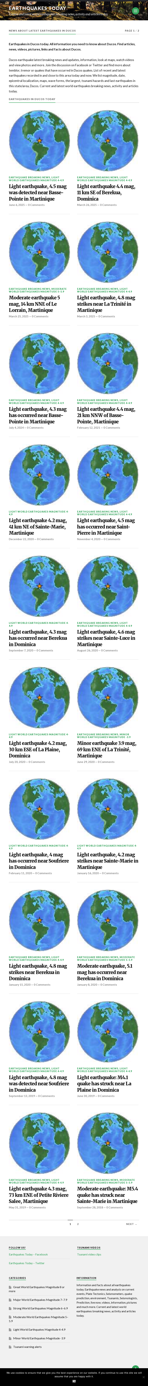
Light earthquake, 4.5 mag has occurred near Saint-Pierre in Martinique (106, 527)
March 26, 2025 (87, 204)
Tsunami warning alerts (27, 1346)
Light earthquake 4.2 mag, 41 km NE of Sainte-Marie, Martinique (38, 527)
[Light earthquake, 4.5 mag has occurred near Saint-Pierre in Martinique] (107, 475)
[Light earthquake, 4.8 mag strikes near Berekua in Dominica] (39, 920)
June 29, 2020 (86, 761)
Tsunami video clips (89, 1254)
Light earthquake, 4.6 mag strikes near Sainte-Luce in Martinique (106, 638)
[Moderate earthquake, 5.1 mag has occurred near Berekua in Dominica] (107, 920)
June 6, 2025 (17, 204)
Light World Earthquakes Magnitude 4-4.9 (36, 179)
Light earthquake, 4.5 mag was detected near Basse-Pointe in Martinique (38, 193)
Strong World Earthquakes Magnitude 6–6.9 (40, 1308)
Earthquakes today (37, 8)
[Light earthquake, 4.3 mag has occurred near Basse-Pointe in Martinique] (39, 363)
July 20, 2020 (17, 761)
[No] (143, 1377)
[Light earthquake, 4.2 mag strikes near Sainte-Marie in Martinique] (107, 809)
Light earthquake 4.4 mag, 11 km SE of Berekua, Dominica (106, 193)
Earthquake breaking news (29, 177)
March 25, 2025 (19, 316)
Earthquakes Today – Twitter (27, 1263)
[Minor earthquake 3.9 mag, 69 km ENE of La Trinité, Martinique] (107, 697)
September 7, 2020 (21, 650)
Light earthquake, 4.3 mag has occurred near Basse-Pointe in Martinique (38, 415)
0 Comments (36, 204)
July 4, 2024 (16, 427)
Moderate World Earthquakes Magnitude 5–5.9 (38, 290)
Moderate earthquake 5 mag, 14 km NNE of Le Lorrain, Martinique (34, 304)
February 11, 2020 (20, 873)
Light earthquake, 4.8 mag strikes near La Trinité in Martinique (106, 304)
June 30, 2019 (86, 1096)
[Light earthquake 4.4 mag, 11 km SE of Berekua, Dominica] (107, 141)
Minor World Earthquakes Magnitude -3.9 (103, 736)
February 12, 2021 (88, 427)
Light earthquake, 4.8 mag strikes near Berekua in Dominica (38, 972)
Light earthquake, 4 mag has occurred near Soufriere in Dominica (39, 861)
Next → (131, 1224)
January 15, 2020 (20, 984)
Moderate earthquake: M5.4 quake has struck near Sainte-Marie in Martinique (107, 1195)
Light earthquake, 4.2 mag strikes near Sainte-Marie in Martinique (107, 861)
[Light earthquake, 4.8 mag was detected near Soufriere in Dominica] (39, 1032)
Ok (74, 1381)
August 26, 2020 (87, 650)
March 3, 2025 (86, 316)
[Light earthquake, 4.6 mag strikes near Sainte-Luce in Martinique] (107, 586)
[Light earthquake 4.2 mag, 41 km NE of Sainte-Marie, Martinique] (39, 475)
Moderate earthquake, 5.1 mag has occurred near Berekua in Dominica (104, 972)
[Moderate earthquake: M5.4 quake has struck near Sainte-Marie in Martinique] (107, 1143)
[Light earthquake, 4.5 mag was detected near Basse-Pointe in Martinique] (39, 141)
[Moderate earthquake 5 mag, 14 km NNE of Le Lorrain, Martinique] (39, 252)
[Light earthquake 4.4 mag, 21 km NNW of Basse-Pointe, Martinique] (107, 363)
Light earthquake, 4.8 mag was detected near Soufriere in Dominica (39, 1084)
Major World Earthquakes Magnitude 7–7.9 (40, 1299)
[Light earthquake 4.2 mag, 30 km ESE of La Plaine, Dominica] (39, 697)
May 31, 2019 (17, 1207)
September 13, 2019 (22, 1096)
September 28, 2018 (90, 1207)
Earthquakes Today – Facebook (28, 1254)
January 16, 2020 (88, 873)
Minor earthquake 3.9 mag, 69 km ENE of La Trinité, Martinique (106, 749)
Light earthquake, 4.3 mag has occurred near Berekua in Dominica (38, 638)
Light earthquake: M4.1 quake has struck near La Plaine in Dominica (104, 1084)
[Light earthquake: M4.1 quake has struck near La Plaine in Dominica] (107, 1032)
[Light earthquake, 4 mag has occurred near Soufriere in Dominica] (39, 809)
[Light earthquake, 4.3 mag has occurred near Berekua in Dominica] (39, 586)
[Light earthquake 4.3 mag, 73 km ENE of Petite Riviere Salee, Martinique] (39, 1143)
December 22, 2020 (21, 539)
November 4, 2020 (88, 539)
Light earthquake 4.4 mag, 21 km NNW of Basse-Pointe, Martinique (106, 415)
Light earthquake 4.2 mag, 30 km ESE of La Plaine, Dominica (38, 749)
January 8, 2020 (87, 984)
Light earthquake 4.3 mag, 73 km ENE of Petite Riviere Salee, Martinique (38, 1195)
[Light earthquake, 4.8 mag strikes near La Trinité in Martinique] (107, 252)
